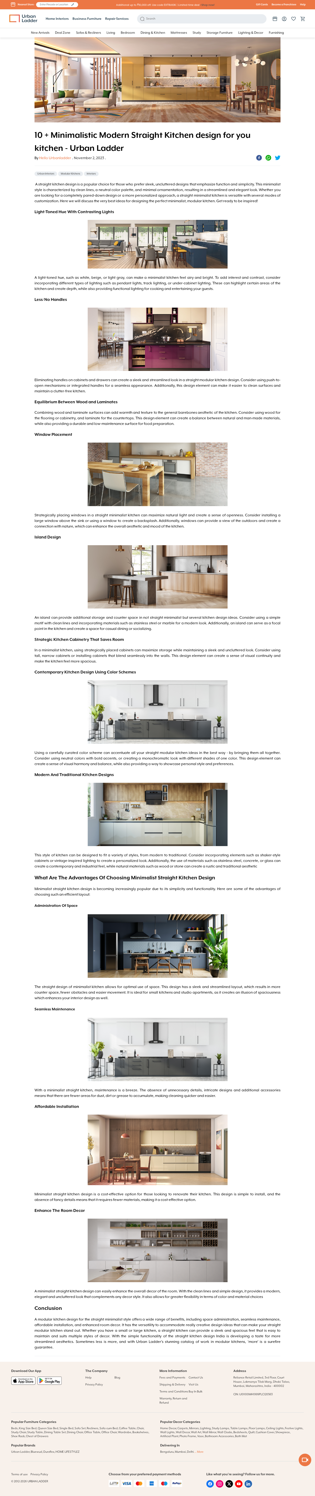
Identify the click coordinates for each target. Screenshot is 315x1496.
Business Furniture (87, 19)
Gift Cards (262, 4)
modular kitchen (201, 201)
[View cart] (303, 19)
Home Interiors (57, 19)
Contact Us (196, 1377)
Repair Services (117, 19)
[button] (72, 5)
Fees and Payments (172, 1377)
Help (303, 4)
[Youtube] (238, 1487)
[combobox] (55, 5)
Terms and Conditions (173, 1391)
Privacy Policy (94, 1384)
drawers (103, 380)
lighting (89, 861)
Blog (117, 1377)
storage (98, 618)
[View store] (275, 19)
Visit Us (193, 1384)
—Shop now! (207, 5)
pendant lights (129, 283)
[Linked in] (248, 1487)
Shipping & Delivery (172, 1384)
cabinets (126, 650)
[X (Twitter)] (229, 1487)
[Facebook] (210, 1487)
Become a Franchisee (284, 4)
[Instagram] (219, 1487)
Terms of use (19, 1474)
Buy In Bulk (195, 1391)
